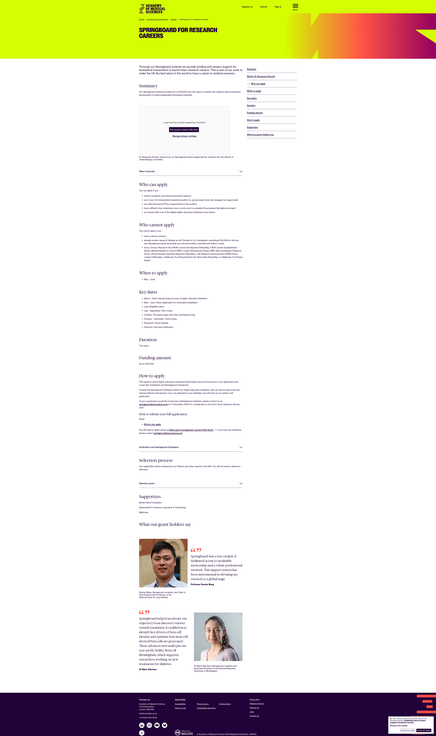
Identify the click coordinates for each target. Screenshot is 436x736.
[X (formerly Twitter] (141, 733)
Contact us (254, 716)
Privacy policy (203, 704)
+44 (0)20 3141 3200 (148, 717)
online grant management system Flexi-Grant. (191, 430)
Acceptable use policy (206, 708)
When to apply (254, 91)
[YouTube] (157, 725)
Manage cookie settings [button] (398, 725)
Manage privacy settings (185, 136)
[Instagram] (149, 725)
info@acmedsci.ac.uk (148, 713)
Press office (255, 699)
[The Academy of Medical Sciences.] (152, 8)
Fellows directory (257, 703)
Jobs (252, 712)
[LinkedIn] (141, 725)
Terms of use (180, 708)
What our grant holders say (260, 134)
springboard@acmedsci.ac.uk (153, 404)
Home (141, 19)
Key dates (252, 98)
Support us (254, 708)
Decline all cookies (408, 730)
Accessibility (180, 704)
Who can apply (258, 83)
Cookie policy (225, 704)
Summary (251, 69)
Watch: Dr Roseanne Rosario (261, 76)
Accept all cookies (424, 730)
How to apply (253, 120)
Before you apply (152, 424)
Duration (251, 105)
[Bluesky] (164, 725)
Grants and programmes (157, 19)
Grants (174, 19)
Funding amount (255, 112)
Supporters (252, 127)
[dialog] (411, 725)
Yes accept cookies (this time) (184, 129)
